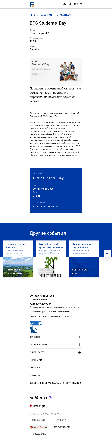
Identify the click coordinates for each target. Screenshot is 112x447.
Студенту (35, 337)
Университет (37, 352)
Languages (36, 367)
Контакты (35, 375)
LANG (75, 4)
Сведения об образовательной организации (55, 383)
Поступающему (38, 344)
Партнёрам (36, 360)
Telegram (52, 206)
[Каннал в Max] (50, 397)
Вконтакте (39, 206)
